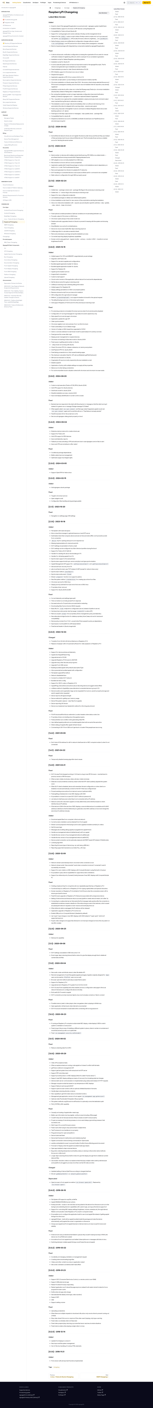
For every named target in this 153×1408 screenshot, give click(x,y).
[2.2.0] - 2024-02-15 (119, 64)
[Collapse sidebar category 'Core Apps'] (23, 207)
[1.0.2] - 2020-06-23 (119, 139)
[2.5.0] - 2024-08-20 (119, 43)
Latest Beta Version (119, 9)
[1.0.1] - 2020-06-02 (119, 145)
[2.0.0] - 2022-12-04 (119, 84)
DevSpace (35, 2)
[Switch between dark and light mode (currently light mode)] (124, 2)
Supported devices (24, 1390)
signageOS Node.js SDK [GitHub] (28, 1397)
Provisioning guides (24, 1392)
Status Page (100, 1395)
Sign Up (146, 2)
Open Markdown (103, 13)
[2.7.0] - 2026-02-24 (119, 27)
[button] (13, 12)
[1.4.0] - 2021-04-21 (119, 105)
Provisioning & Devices (59, 2)
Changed (117, 87)
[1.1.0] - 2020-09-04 (119, 132)
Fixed (116, 14)
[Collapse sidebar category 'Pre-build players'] (23, 239)
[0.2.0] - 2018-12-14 (119, 184)
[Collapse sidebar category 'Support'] (23, 111)
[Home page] (50, 8)
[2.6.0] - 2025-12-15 (119, 35)
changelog (56, 1367)
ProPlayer (43, 2)
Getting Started (16, 2)
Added (117, 11)
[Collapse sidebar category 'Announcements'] (23, 280)
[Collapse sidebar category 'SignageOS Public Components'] (23, 245)
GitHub (99, 1390)
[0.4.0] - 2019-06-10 (119, 163)
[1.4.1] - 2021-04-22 (119, 100)
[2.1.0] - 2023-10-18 (118, 77)
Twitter (99, 1392)
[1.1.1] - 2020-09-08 (119, 126)
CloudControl (27, 2)
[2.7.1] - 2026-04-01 (119, 22)
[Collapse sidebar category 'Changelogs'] (23, 203)
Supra (49, 2)
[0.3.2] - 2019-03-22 (119, 171)
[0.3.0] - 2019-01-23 (119, 176)
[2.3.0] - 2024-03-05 (119, 58)
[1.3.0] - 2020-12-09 (119, 113)
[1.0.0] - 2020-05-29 (119, 150)
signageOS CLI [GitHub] (26, 1395)
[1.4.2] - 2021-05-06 (119, 95)
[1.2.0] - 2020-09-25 (119, 121)
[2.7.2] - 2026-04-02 (119, 17)
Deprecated (118, 160)
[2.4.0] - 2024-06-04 (119, 51)
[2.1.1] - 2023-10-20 (118, 71)
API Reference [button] (73, 2)
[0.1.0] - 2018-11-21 (118, 189)
